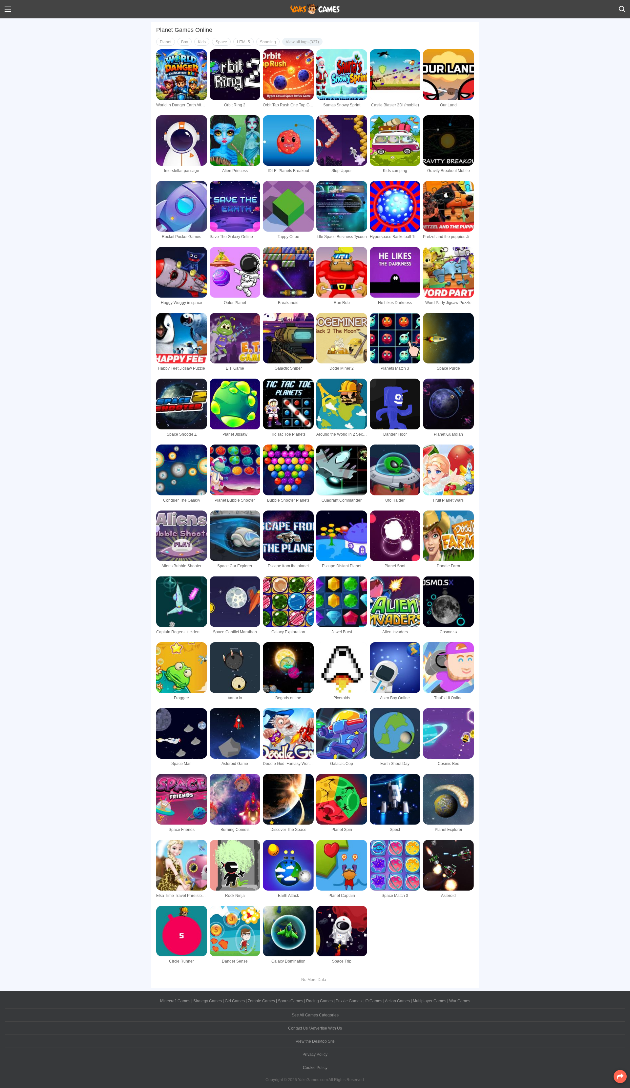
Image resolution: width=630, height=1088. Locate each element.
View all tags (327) (302, 42)
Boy (184, 42)
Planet (165, 42)
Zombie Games (261, 1001)
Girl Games (235, 1001)
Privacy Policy (315, 1054)
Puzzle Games (349, 1001)
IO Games (373, 1001)
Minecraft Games (175, 1001)
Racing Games (319, 1001)
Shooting (268, 42)
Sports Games (290, 1001)
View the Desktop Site (315, 1041)
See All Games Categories (315, 1015)
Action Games (397, 1001)
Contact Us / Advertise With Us (315, 1028)
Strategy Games (207, 1001)
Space (221, 42)
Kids (202, 42)
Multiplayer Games (429, 1001)
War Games (459, 1001)
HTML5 (243, 42)
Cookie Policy (315, 1067)
